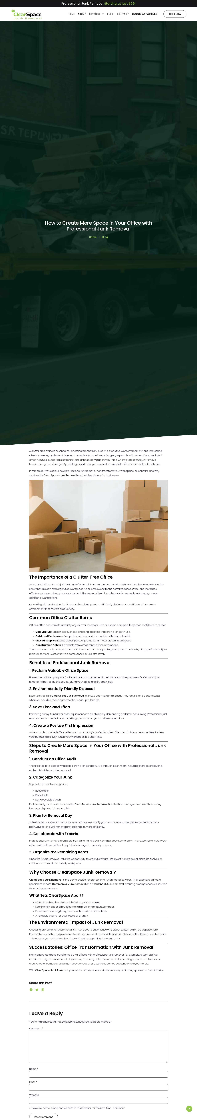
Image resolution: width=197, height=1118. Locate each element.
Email (33, 1082)
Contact (123, 14)
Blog (110, 14)
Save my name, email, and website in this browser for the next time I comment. (78, 1108)
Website (34, 1095)
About (82, 14)
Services (94, 14)
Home (71, 14)
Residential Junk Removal (108, 884)
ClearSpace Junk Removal (60, 475)
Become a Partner (144, 14)
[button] (31, 990)
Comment (36, 1028)
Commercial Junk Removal (69, 884)
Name (33, 1069)
